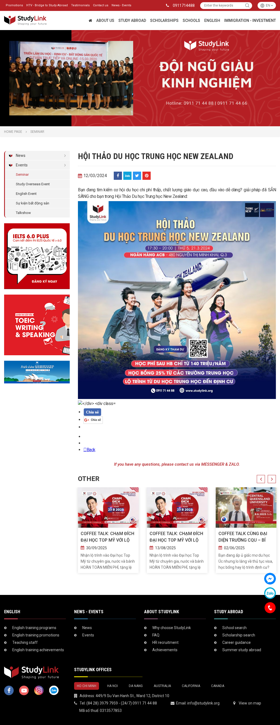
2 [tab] (142, 120)
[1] (247, 6)
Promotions (14, 5)
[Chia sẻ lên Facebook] (118, 176)
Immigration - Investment (250, 20)
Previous (261, 479)
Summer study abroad (241, 650)
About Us (105, 20)
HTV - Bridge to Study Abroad (47, 5)
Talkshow (23, 213)
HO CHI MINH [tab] (86, 686)
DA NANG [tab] (136, 686)
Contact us (100, 5)
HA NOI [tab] (112, 686)
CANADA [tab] (217, 686)
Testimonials (80, 5)
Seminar (22, 174)
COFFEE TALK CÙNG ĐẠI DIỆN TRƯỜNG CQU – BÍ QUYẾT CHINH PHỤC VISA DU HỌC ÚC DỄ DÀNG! (244, 537)
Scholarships (164, 20)
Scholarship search (238, 635)
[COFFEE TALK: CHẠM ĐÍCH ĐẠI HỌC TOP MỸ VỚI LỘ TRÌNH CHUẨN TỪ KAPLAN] (108, 507)
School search (234, 628)
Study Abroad (132, 20)
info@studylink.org (203, 703)
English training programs (34, 628)
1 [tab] (137, 120)
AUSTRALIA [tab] (162, 686)
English (212, 20)
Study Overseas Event (33, 184)
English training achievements (38, 650)
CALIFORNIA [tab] (191, 686)
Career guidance (236, 642)
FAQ (155, 635)
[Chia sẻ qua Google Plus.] (93, 419)
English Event (26, 194)
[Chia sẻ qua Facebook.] (92, 412)
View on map (250, 703)
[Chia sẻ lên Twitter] (137, 176)
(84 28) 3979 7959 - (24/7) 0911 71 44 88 (121, 703)
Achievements (164, 650)
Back (91, 449)
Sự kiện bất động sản (32, 203)
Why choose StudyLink (171, 628)
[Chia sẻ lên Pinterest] (146, 176)
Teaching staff (25, 642)
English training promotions (35, 635)
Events (22, 165)
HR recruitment (165, 642)
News (20, 155)
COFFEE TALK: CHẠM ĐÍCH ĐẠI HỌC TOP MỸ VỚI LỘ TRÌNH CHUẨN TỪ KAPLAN (107, 537)
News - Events (121, 5)
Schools (191, 20)
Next (272, 479)
